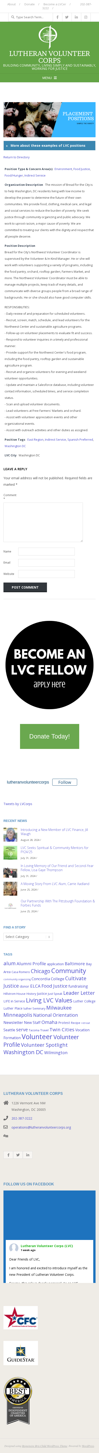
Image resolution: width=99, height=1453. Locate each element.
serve (22, 1029)
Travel (44, 1030)
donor (24, 986)
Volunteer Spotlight (44, 1044)
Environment (63, 169)
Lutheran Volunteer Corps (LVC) (47, 1246)
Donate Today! (49, 736)
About (11, 4)
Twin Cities (62, 1029)
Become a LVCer (55, 4)
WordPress (88, 1446)
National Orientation (55, 1015)
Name (7, 551)
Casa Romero (21, 972)
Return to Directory (16, 157)
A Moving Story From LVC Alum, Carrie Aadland (55, 884)
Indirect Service (35, 175)
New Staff (32, 1022)
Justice (42, 993)
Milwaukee (59, 1007)
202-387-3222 (22, 1118)
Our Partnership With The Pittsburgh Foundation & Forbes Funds (58, 903)
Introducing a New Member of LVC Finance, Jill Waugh (54, 831)
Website (8, 574)
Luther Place (13, 1008)
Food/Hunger (14, 175)
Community (68, 970)
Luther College (84, 1001)
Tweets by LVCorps (17, 804)
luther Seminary (34, 1008)
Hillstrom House (14, 994)
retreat (85, 1023)
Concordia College (48, 978)
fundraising (78, 986)
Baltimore (75, 963)
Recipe (75, 1023)
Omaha (49, 1022)
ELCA (35, 986)
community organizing (17, 979)
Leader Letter (79, 992)
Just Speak (55, 994)
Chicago (40, 971)
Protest (64, 1022)
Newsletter (13, 1022)
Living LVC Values (49, 1000)
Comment (9, 497)
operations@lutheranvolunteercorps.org (41, 1127)
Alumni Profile (31, 964)
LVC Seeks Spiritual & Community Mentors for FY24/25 (54, 850)
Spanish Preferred (80, 440)
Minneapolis (17, 1014)
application (55, 964)
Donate (29, 4)
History (31, 994)
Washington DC (15, 446)
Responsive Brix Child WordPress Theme (44, 1446)
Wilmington (55, 1052)
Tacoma (34, 1030)
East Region (35, 440)
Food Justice (81, 169)
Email (6, 563)
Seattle (9, 1029)
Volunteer (37, 1036)
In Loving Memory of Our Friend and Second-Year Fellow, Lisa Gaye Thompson (57, 868)
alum (9, 963)
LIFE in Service (14, 1001)
